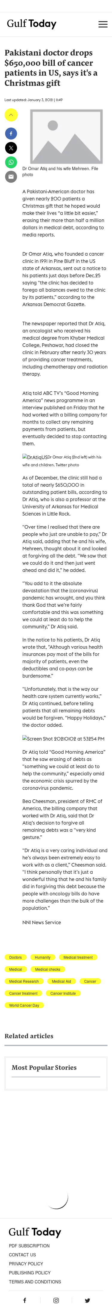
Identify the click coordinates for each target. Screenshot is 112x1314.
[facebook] (11, 134)
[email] (11, 177)
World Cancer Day (24, 1005)
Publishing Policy (29, 1273)
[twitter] (11, 148)
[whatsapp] (11, 162)
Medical (15, 969)
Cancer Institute (63, 993)
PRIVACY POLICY (26, 1264)
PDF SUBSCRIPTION (29, 1246)
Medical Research (24, 981)
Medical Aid (61, 981)
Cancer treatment (23, 993)
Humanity (42, 957)
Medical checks (47, 969)
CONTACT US (22, 1255)
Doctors (15, 957)
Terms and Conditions (35, 1282)
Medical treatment (78, 957)
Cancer (90, 981)
